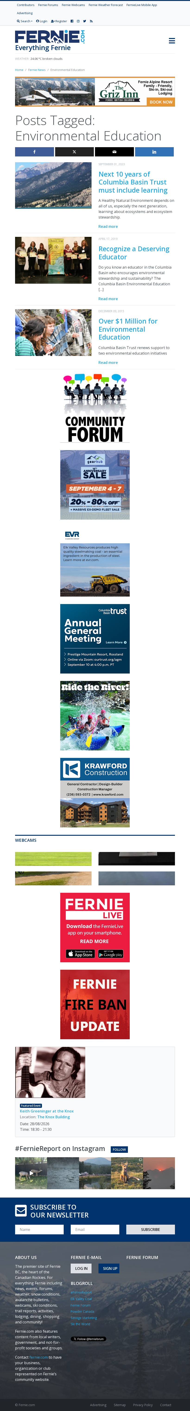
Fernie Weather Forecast (106, 5)
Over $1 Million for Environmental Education (128, 328)
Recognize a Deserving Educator (133, 252)
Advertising (24, 13)
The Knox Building (53, 1116)
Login (43, 21)
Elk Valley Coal (81, 1299)
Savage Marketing (84, 1318)
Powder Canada (82, 1311)
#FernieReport (81, 1292)
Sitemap (120, 1405)
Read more (108, 226)
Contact (165, 1405)
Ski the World (80, 1324)
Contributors (26, 5)
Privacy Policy (143, 1405)
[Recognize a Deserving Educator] (53, 259)
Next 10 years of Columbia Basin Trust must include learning (133, 181)
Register (61, 21)
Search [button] (25, 21)
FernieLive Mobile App (142, 5)
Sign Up (110, 1268)
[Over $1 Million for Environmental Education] (53, 332)
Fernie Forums (48, 5)
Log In (81, 1268)
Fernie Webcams (73, 5)
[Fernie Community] (51, 36)
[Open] (31, 1173)
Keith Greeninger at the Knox (47, 1111)
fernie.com (38, 1357)
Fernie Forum (80, 1305)
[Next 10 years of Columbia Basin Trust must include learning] (53, 185)
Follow (119, 1149)
